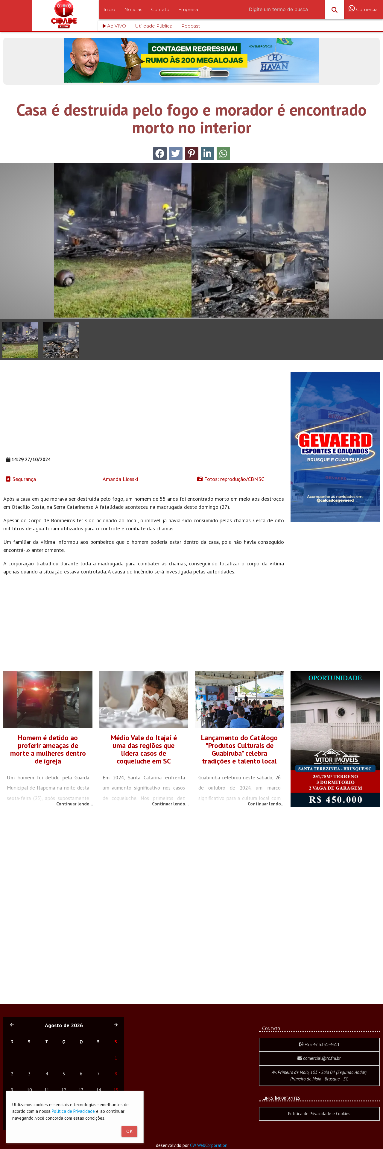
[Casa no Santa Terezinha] (335, 805)
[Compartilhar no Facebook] (160, 153)
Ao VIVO (116, 26)
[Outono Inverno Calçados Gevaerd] (335, 520)
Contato (160, 9)
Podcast (190, 26)
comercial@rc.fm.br (321, 1058)
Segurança (23, 479)
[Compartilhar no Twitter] (176, 153)
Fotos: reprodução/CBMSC (233, 479)
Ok (129, 1131)
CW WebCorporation (208, 1145)
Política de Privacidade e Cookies (319, 1113)
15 (115, 1090)
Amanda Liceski (119, 479)
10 (29, 1090)
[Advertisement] (143, 414)
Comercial (367, 9)
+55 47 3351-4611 (321, 1044)
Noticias (133, 9)
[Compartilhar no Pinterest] (191, 153)
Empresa (188, 9)
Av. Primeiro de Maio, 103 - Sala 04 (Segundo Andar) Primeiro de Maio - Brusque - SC (319, 1075)
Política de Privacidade (73, 1111)
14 (98, 1090)
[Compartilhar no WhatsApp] (223, 153)
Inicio (109, 9)
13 (81, 1090)
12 (63, 1090)
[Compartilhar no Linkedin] (207, 153)
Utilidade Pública (153, 26)
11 (46, 1090)
